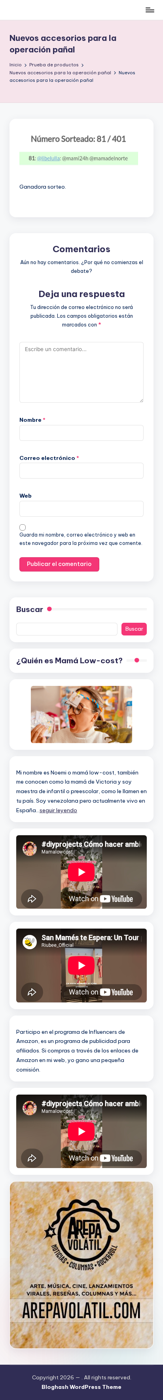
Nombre (32, 419)
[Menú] (150, 10)
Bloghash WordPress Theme (81, 1386)
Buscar (29, 609)
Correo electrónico (49, 458)
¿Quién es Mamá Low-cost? (69, 660)
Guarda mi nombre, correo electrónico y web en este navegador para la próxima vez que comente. (80, 539)
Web (25, 495)
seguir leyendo (58, 810)
